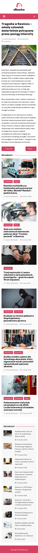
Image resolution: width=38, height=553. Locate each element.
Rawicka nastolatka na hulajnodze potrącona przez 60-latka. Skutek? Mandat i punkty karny (18, 189)
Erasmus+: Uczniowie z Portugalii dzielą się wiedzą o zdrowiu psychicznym (24, 502)
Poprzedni (9, 149)
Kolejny (30, 149)
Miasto (17, 225)
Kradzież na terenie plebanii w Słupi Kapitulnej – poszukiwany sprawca (19, 318)
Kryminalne (7, 41)
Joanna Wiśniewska (9, 39)
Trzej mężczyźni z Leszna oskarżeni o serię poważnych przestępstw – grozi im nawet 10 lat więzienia (19, 276)
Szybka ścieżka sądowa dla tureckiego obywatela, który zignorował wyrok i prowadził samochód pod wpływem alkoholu (18, 362)
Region (17, 181)
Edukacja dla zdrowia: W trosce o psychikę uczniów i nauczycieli (24, 461)
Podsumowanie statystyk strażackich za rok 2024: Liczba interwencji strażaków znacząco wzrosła (19, 406)
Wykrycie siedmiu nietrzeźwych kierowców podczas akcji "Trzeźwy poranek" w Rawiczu (16, 233)
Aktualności (8, 311)
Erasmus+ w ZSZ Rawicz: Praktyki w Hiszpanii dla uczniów (23, 489)
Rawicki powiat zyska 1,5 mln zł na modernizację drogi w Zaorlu (23, 434)
